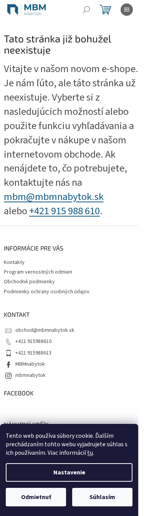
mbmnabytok (30, 375)
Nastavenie (69, 472)
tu (90, 453)
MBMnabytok (30, 364)
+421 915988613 (33, 353)
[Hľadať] (86, 9)
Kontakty (14, 262)
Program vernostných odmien (38, 272)
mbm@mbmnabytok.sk (54, 197)
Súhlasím (102, 497)
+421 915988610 (33, 341)
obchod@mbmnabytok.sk (44, 330)
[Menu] (126, 9)
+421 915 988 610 (64, 211)
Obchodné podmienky (29, 282)
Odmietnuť (36, 497)
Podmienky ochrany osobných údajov (46, 292)
